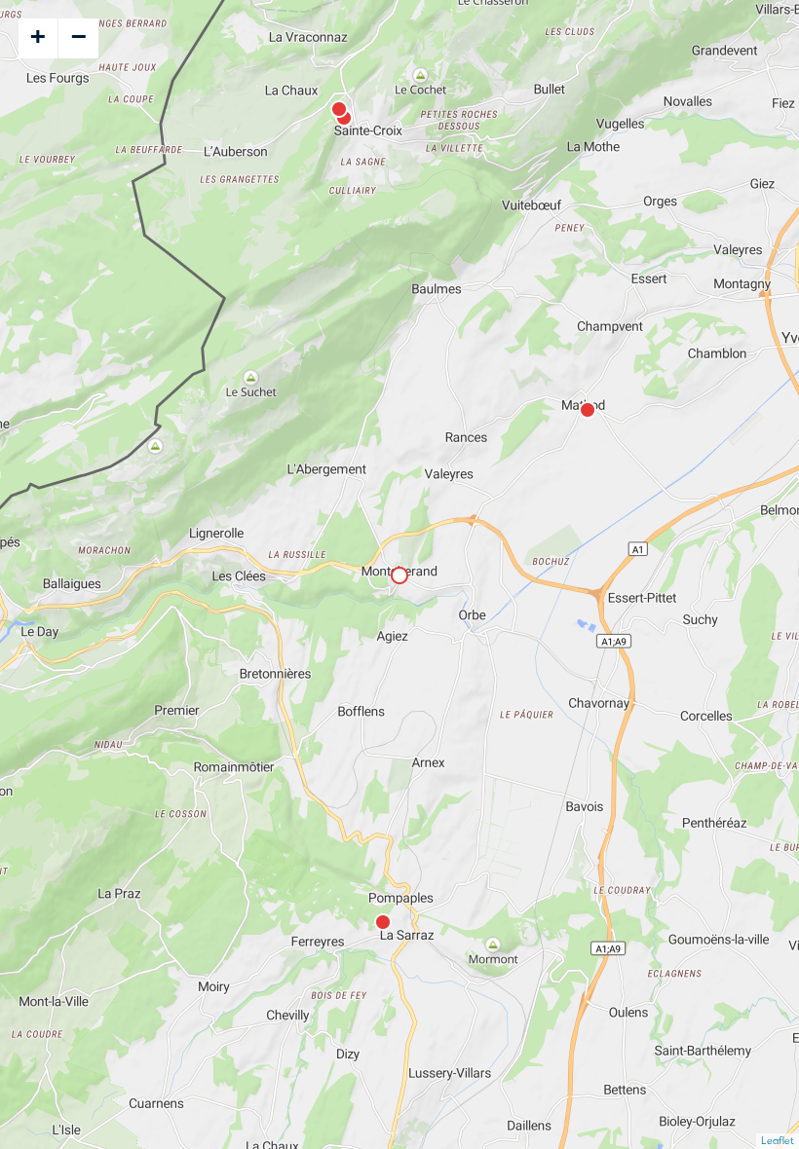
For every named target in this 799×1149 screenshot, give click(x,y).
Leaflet (777, 1140)
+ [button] (38, 36)
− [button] (79, 36)
